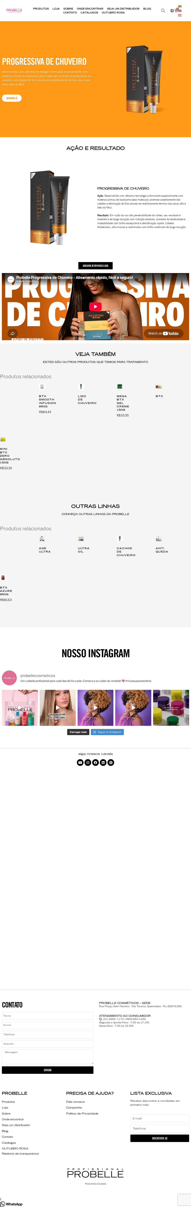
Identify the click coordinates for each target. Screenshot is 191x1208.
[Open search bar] (163, 10)
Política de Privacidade (82, 1113)
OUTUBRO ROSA (113, 12)
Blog (147, 8)
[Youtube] (80, 762)
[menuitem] (179, 6)
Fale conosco (75, 1101)
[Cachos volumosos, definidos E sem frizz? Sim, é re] (96, 708)
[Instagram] (87, 762)
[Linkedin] (103, 762)
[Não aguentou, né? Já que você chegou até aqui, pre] (171, 708)
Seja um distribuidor (123, 8)
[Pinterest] (110, 762)
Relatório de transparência (20, 1153)
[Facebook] (95, 762)
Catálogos (89, 12)
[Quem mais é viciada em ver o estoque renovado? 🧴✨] (20, 708)
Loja (56, 8)
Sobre (68, 8)
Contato (70, 12)
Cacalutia (101, 1183)
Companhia (74, 1107)
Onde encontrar (90, 8)
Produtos (41, 8)
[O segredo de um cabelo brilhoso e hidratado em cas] (58, 708)
